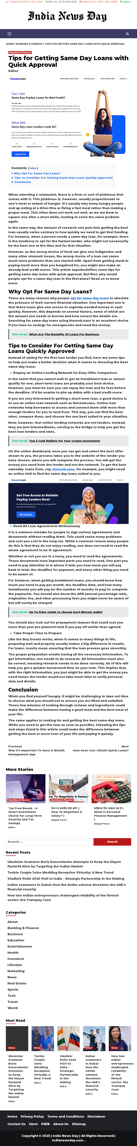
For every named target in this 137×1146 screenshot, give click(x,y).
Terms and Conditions (65, 1116)
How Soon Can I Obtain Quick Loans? (101, 748)
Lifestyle (15, 965)
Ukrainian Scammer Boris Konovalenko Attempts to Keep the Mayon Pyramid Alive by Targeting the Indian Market (64, 864)
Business (15, 934)
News (12, 977)
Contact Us (17, 1124)
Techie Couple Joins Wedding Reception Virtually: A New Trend (60, 872)
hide (33, 168)
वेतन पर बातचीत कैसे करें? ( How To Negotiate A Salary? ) (66, 812)
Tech (12, 996)
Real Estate (17, 983)
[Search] (127, 34)
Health (13, 953)
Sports (13, 989)
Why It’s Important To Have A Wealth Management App (36, 750)
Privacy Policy (32, 1116)
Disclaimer (96, 1116)
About (13, 922)
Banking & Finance (20, 52)
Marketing (16, 971)
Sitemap (79, 1124)
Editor (13, 71)
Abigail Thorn (59, 820)
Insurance (16, 959)
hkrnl (33, 1124)
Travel (13, 1002)
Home (12, 1116)
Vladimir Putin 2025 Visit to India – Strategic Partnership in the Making (66, 879)
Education (16, 940)
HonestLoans (63, 469)
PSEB (45, 1124)
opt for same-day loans (89, 298)
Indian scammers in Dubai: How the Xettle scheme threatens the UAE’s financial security (67, 887)
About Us (60, 1124)
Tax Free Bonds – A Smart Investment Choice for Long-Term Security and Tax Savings (25, 816)
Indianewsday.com (67, 1140)
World (13, 1008)
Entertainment (20, 946)
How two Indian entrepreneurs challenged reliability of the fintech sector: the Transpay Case (63, 898)
